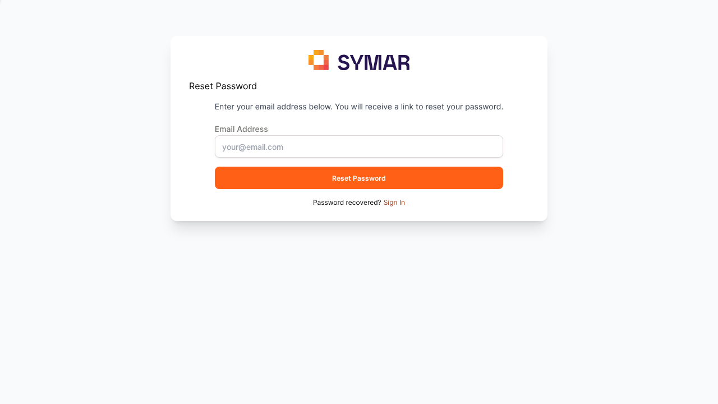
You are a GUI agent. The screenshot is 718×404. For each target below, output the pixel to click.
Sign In (394, 202)
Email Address (241, 129)
